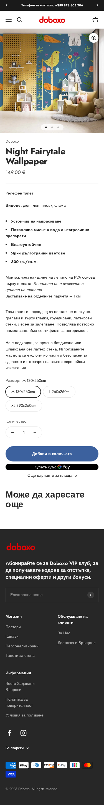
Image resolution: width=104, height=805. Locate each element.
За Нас (64, 633)
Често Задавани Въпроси (20, 686)
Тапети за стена (20, 655)
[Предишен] (6, 5)
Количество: (16, 421)
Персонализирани (22, 646)
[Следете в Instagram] (23, 733)
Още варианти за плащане (52, 475)
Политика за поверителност (19, 702)
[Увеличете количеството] (35, 432)
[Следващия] (97, 5)
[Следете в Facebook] (9, 733)
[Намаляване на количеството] (13, 432)
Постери (13, 627)
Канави (12, 636)
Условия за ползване (25, 715)
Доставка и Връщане (77, 642)
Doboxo (12, 141)
